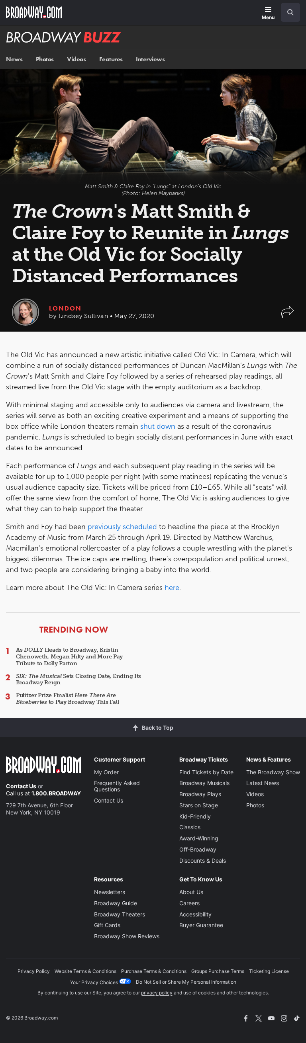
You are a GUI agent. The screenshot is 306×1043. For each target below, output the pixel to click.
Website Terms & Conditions (85, 971)
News (14, 59)
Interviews (150, 59)
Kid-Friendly (195, 816)
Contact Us (21, 786)
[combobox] (287, 12)
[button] (287, 316)
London (65, 308)
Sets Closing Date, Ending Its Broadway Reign (78, 679)
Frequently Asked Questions (117, 786)
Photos (45, 59)
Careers (189, 903)
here (172, 587)
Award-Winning (198, 838)
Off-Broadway (197, 849)
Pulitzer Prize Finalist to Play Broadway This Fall (67, 698)
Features (111, 59)
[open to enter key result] (290, 12)
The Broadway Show (273, 772)
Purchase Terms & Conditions (153, 971)
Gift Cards (107, 925)
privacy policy (157, 993)
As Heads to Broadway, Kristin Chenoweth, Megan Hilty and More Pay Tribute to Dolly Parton (69, 657)
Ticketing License (269, 971)
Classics (189, 827)
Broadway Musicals (204, 782)
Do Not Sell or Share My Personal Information (186, 982)
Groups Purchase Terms (217, 971)
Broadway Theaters (119, 914)
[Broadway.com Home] (34, 12)
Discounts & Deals (202, 860)
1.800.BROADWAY (56, 793)
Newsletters (109, 892)
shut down (157, 426)
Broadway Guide (115, 903)
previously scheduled (122, 526)
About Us (191, 892)
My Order (106, 772)
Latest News (262, 782)
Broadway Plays (200, 794)
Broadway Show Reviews (126, 936)
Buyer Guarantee (201, 925)
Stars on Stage (198, 805)
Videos (76, 59)
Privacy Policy (34, 971)
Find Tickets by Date (206, 772)
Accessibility (195, 914)
